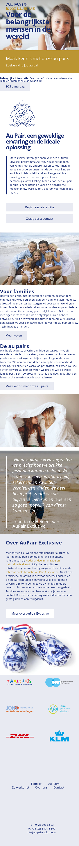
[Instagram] (46, 805)
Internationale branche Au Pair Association (32, 572)
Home (21, 784)
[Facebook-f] (33, 805)
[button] (70, 6)
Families (36, 784)
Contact (58, 787)
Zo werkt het (20, 787)
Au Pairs (54, 784)
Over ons (41, 787)
